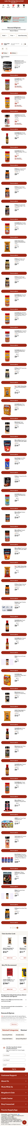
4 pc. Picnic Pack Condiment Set (20, 819)
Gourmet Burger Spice (20, 657)
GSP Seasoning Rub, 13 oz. (20, 369)
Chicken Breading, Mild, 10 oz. (20, 242)
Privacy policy (4, 1114)
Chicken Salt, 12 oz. (20, 513)
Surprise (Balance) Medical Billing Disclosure (10, 1119)
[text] (14, 30)
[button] (17, 3)
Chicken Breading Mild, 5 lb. (20, 387)
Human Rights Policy (18, 1120)
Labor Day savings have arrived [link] (14, 1)
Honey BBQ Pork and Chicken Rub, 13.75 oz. (20, 98)
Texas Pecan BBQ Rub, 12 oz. (20, 783)
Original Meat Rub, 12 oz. (20, 531)
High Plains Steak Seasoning (20, 747)
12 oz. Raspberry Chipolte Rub (20, 801)
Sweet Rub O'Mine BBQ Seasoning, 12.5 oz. (20, 116)
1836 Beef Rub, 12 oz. (19, 79)
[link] (3, 29)
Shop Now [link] (13, 2)
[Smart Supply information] (22, 44)
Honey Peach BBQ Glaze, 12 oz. (20, 133)
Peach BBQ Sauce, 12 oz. (20, 621)
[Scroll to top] (24, 1122)
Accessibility (11, 1116)
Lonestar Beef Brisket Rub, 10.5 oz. (20, 169)
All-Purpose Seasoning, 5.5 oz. (20, 837)
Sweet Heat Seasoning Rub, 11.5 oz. (20, 187)
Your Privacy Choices (12, 1114)
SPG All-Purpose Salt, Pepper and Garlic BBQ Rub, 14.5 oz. (21, 314)
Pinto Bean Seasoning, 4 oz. (20, 405)
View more (14, 1024)
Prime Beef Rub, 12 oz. (21, 909)
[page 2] (17, 927)
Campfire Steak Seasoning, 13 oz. (21, 331)
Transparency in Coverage (7, 1120)
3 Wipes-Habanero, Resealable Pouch (20, 873)
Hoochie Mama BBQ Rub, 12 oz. (20, 295)
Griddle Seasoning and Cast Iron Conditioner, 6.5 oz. (20, 62)
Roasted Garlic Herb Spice (20, 891)
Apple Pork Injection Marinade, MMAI (21, 441)
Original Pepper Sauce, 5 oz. (20, 639)
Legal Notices (4, 1116)
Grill (2, 1016)
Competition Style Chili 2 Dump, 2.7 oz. (20, 675)
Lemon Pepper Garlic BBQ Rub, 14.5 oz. (20, 495)
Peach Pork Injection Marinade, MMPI (21, 549)
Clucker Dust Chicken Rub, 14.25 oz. (20, 224)
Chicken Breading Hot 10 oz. (20, 567)
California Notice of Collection (19, 1121)
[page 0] (11, 927)
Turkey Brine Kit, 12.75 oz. (21, 477)
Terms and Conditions (6, 1115)
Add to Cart (10, 957)
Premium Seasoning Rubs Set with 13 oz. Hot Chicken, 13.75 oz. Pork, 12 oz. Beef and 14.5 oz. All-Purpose (20, 856)
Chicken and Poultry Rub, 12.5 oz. (20, 259)
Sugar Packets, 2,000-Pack (20, 603)
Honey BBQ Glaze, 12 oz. (20, 729)
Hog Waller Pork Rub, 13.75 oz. (21, 151)
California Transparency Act (17, 1115)
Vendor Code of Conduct (6, 1121)
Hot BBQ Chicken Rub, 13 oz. (20, 459)
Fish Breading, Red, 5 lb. (20, 711)
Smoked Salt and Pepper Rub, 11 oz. (20, 205)
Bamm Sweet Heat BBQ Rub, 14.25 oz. (20, 351)
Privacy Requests (5, 1122)
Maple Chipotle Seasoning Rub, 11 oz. (20, 585)
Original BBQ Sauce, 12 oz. (20, 765)
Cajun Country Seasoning (19, 423)
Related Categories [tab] (10, 1030)
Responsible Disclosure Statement (8, 1118)
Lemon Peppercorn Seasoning (20, 693)
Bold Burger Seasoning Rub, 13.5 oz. (20, 277)
